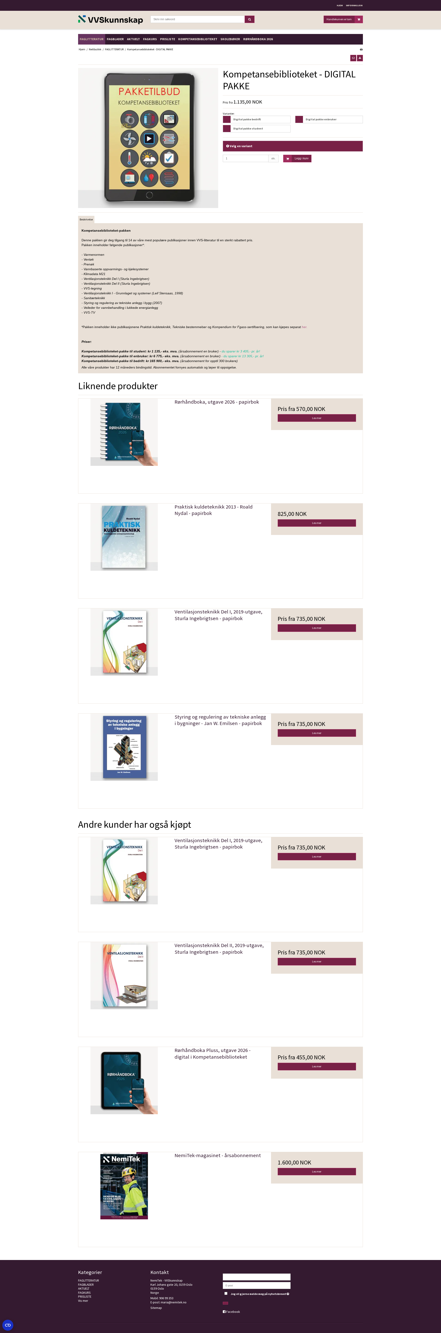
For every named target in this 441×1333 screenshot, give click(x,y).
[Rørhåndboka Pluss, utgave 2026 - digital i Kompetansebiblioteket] (124, 1093)
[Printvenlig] (361, 49)
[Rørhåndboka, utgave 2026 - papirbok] (124, 444)
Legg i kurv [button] (301, 158)
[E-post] (257, 1285)
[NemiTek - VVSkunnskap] (112, 20)
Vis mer (83, 1301)
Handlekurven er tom (339, 19)
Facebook (233, 1312)
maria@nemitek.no (174, 1302)
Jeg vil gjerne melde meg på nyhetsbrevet (261, 1293)
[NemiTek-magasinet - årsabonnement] (124, 1198)
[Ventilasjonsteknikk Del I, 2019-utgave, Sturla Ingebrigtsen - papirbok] (124, 654)
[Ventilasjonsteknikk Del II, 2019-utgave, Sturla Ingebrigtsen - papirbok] (124, 988)
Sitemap (156, 1308)
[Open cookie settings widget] (7, 1325)
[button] (353, 58)
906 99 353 (166, 1298)
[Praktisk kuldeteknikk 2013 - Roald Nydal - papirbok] (124, 549)
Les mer (316, 418)
